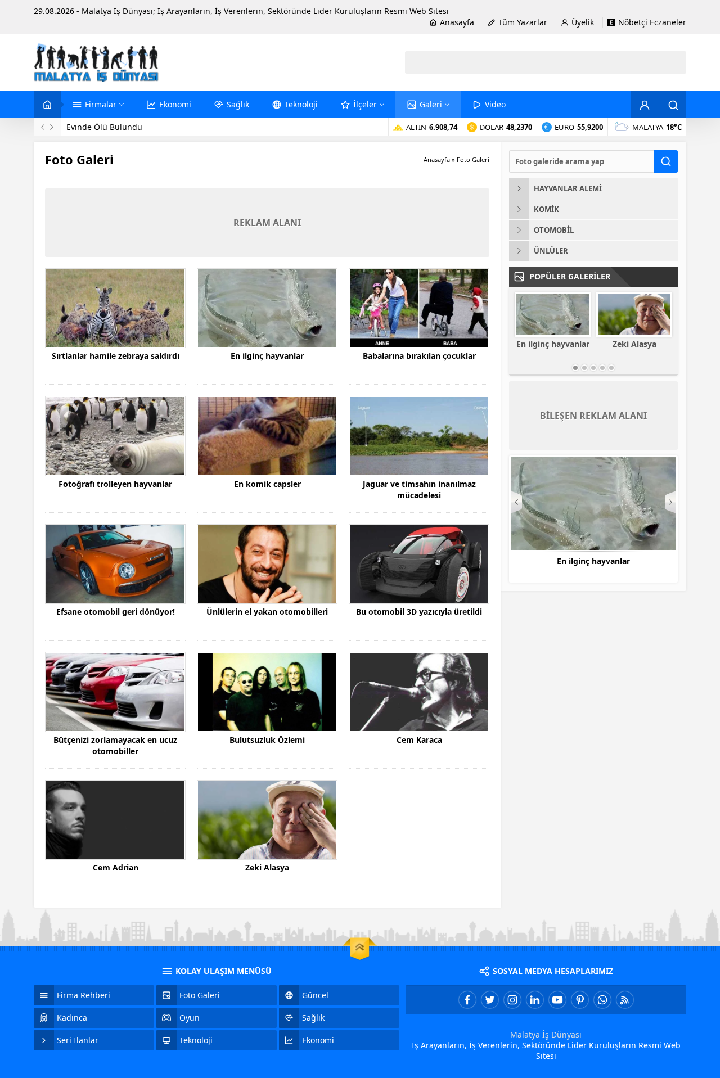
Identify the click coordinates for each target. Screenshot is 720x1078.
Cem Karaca (419, 739)
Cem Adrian (115, 867)
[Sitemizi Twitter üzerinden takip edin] (490, 999)
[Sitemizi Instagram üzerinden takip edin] (512, 999)
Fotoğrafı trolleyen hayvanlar (115, 484)
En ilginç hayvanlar (267, 355)
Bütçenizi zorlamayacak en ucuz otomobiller (115, 745)
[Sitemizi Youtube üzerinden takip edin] (557, 999)
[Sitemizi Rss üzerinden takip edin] (624, 999)
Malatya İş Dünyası (546, 1034)
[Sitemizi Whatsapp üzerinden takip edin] (602, 999)
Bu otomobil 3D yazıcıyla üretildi (419, 611)
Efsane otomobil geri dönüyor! (115, 611)
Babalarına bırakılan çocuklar (419, 355)
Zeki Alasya (267, 867)
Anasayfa (437, 159)
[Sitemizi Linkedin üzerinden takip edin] (534, 999)
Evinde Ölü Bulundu (104, 126)
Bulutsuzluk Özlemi (267, 739)
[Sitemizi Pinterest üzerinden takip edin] (580, 999)
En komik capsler (267, 484)
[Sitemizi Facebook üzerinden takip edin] (467, 999)
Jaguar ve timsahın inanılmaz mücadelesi (419, 489)
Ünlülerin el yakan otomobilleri (267, 611)
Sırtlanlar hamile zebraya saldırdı (115, 355)
